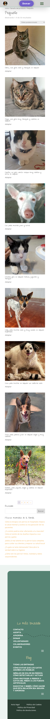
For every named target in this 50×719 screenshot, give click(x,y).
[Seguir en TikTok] (25, 583)
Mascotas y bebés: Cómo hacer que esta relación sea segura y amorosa (29, 688)
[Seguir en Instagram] (16, 583)
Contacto (18, 630)
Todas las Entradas (23, 664)
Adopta (17, 633)
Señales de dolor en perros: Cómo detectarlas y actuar (28, 674)
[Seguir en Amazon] (16, 591)
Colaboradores (21, 645)
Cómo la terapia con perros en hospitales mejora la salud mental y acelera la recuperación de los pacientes (25, 525)
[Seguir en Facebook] (35, 583)
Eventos (17, 648)
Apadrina (18, 636)
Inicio (7, 8)
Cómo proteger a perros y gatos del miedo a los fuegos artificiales (28, 681)
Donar (26, 3)
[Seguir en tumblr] (25, 591)
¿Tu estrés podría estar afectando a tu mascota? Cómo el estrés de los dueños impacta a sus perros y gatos (24, 534)
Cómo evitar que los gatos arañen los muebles (27, 669)
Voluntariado (20, 642)
